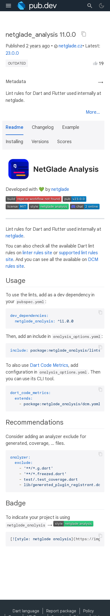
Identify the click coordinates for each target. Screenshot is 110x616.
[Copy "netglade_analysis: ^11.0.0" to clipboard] (84, 34)
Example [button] (70, 127)
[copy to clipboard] (100, 312)
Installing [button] (14, 142)
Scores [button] (64, 142)
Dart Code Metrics (49, 365)
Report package (61, 610)
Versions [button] (40, 142)
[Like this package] (95, 63)
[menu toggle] (8, 5)
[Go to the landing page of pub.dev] (37, 5)
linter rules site (37, 253)
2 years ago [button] (38, 46)
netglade (60, 189)
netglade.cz (70, 46)
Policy (88, 610)
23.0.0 (12, 53)
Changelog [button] (43, 127)
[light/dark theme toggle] (101, 5)
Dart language (26, 610)
